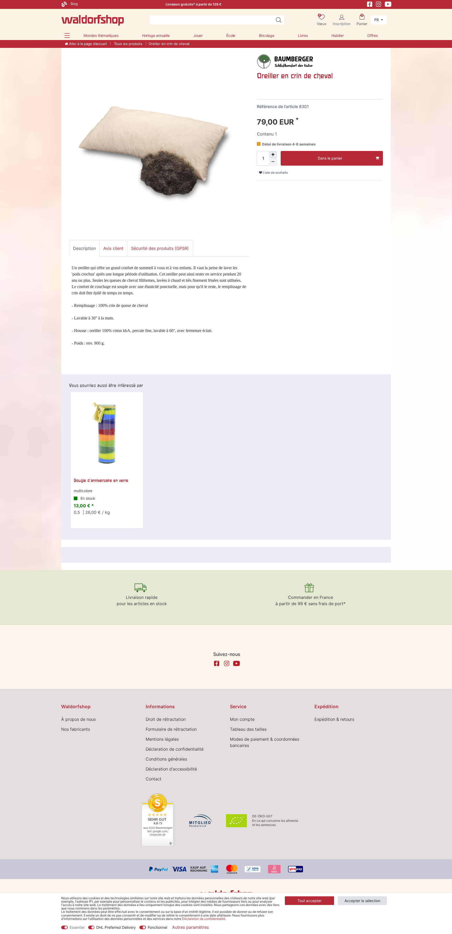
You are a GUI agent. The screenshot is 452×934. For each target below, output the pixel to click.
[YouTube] (388, 4)
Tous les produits (127, 44)
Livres (303, 35)
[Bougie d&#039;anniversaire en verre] (107, 433)
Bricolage (266, 35)
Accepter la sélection (362, 900)
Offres (372, 35)
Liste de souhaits (275, 173)
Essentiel (77, 927)
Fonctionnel (157, 927)
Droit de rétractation (166, 719)
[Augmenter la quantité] (273, 154)
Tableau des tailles (248, 729)
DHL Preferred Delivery (116, 927)
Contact (153, 778)
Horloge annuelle (156, 35)
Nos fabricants (75, 729)
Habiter (337, 35)
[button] (67, 35)
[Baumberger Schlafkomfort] (285, 60)
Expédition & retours (334, 719)
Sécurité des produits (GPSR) (160, 248)
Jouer (198, 35)
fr (377, 20)
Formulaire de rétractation (171, 729)
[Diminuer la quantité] (273, 162)
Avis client (113, 248)
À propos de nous (78, 719)
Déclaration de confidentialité (175, 749)
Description (84, 248)
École (230, 35)
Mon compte (242, 719)
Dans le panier (330, 158)
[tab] (84, 248)
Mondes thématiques (100, 35)
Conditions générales (166, 759)
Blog (74, 4)
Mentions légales (162, 739)
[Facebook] (369, 4)
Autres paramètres (190, 927)
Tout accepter (309, 900)
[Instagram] (378, 4)
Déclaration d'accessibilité (171, 769)
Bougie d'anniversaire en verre (101, 480)
